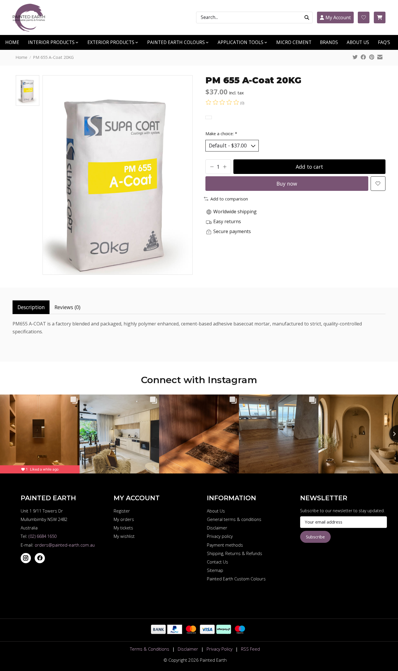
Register (122, 511)
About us (358, 42)
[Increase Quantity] (225, 167)
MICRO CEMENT (293, 42)
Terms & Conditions (149, 649)
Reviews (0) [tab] (67, 307)
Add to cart (309, 166)
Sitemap (215, 570)
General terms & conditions (234, 519)
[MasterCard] (191, 631)
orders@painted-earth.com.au (65, 545)
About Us (216, 511)
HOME (12, 42)
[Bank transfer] (158, 631)
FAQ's (384, 42)
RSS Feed (250, 649)
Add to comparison (229, 199)
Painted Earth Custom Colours (236, 579)
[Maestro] (240, 631)
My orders (124, 519)
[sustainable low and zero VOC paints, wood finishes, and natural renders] (31, 17)
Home (21, 57)
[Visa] (207, 631)
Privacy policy (220, 536)
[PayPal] (174, 631)
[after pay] (223, 631)
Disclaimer (217, 528)
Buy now (287, 183)
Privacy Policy (220, 649)
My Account (338, 17)
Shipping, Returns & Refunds (234, 553)
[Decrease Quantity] (212, 167)
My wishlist (124, 536)
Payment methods (225, 545)
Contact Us (217, 562)
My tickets (123, 528)
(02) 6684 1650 (43, 536)
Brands (329, 42)
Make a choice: (221, 133)
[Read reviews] (222, 102)
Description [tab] (31, 307)
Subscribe (315, 537)
